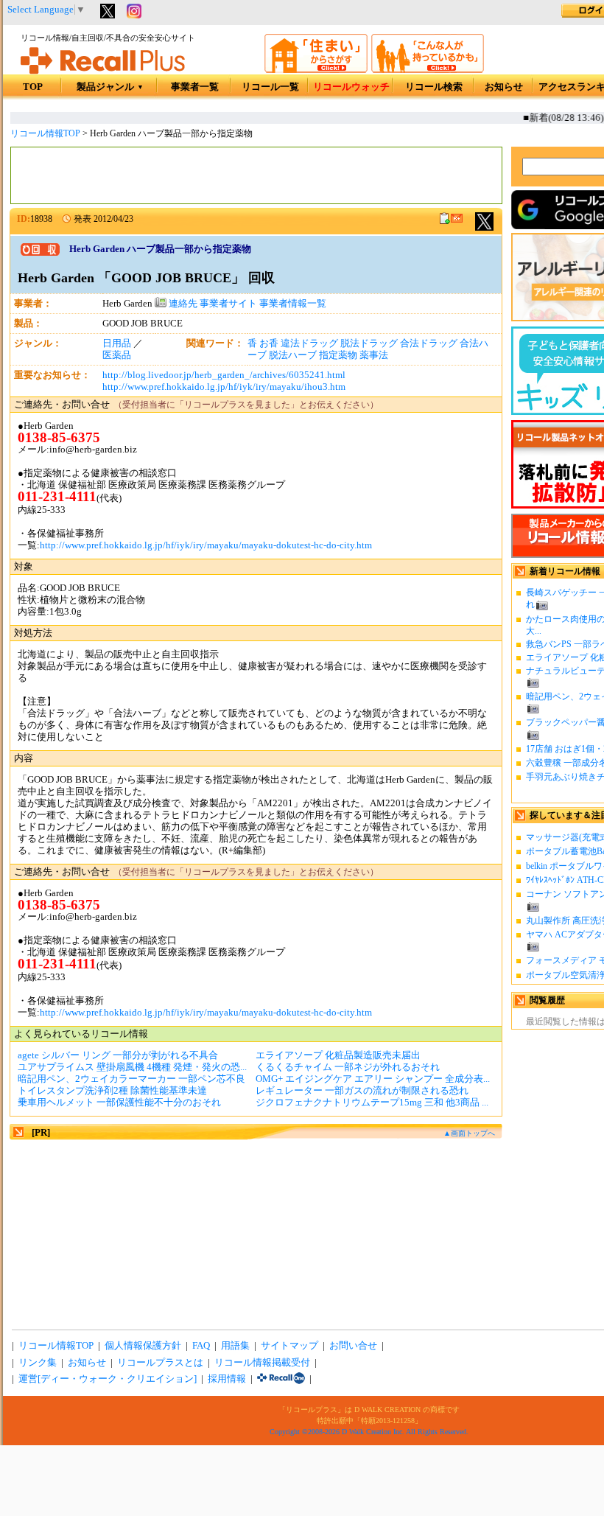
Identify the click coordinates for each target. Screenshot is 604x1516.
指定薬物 (338, 355)
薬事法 (373, 355)
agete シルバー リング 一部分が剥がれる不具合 (118, 1055)
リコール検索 (434, 87)
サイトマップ (289, 1346)
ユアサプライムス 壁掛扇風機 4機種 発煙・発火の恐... (132, 1067)
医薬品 (116, 355)
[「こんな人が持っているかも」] (427, 70)
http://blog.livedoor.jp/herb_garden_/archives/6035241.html (223, 375)
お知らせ (504, 87)
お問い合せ (353, 1346)
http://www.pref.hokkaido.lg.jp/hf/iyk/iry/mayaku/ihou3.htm (223, 387)
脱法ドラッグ (369, 343)
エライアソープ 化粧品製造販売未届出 (338, 1055)
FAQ (201, 1346)
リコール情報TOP (45, 133)
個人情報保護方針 (143, 1346)
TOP (33, 87)
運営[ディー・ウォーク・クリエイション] (107, 1379)
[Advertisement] (256, 175)
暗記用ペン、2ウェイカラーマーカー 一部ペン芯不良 (131, 1079)
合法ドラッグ (428, 343)
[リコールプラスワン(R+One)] (281, 1379)
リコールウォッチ (351, 87)
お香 (268, 343)
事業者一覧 (195, 87)
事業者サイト (228, 303)
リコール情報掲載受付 (262, 1363)
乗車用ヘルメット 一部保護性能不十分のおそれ (119, 1102)
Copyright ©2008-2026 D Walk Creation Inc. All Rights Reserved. (369, 1432)
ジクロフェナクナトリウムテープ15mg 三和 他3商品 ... (372, 1102)
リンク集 (37, 1363)
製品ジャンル (110, 87)
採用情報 (227, 1379)
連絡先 (181, 303)
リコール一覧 (270, 87)
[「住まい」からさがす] (316, 70)
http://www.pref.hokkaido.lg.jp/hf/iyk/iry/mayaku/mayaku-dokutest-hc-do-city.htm (206, 545)
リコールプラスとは (160, 1363)
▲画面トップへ (469, 1133)
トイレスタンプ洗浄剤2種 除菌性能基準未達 (112, 1091)
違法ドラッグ (309, 343)
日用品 (116, 343)
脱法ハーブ (293, 355)
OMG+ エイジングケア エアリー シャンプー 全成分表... (373, 1079)
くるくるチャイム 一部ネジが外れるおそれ (348, 1067)
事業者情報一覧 (292, 303)
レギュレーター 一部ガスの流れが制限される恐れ (362, 1091)
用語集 (235, 1346)
